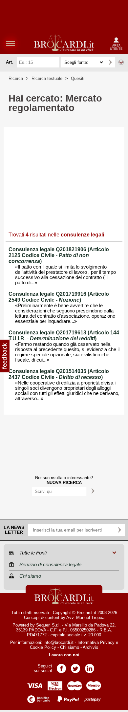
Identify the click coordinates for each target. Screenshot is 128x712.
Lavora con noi (64, 654)
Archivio (90, 647)
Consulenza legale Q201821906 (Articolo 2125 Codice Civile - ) (59, 255)
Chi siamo (69, 647)
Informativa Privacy (96, 642)
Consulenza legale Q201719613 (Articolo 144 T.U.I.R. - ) (64, 335)
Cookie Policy (43, 647)
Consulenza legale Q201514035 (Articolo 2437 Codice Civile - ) (59, 374)
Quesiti (77, 78)
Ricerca (16, 78)
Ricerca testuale (47, 78)
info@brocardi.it (59, 642)
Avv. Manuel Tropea (85, 617)
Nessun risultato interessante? (64, 480)
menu (10, 43)
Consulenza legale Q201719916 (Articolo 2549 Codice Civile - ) (59, 297)
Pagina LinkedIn (89, 666)
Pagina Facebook (61, 666)
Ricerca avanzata (121, 62)
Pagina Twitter (75, 666)
